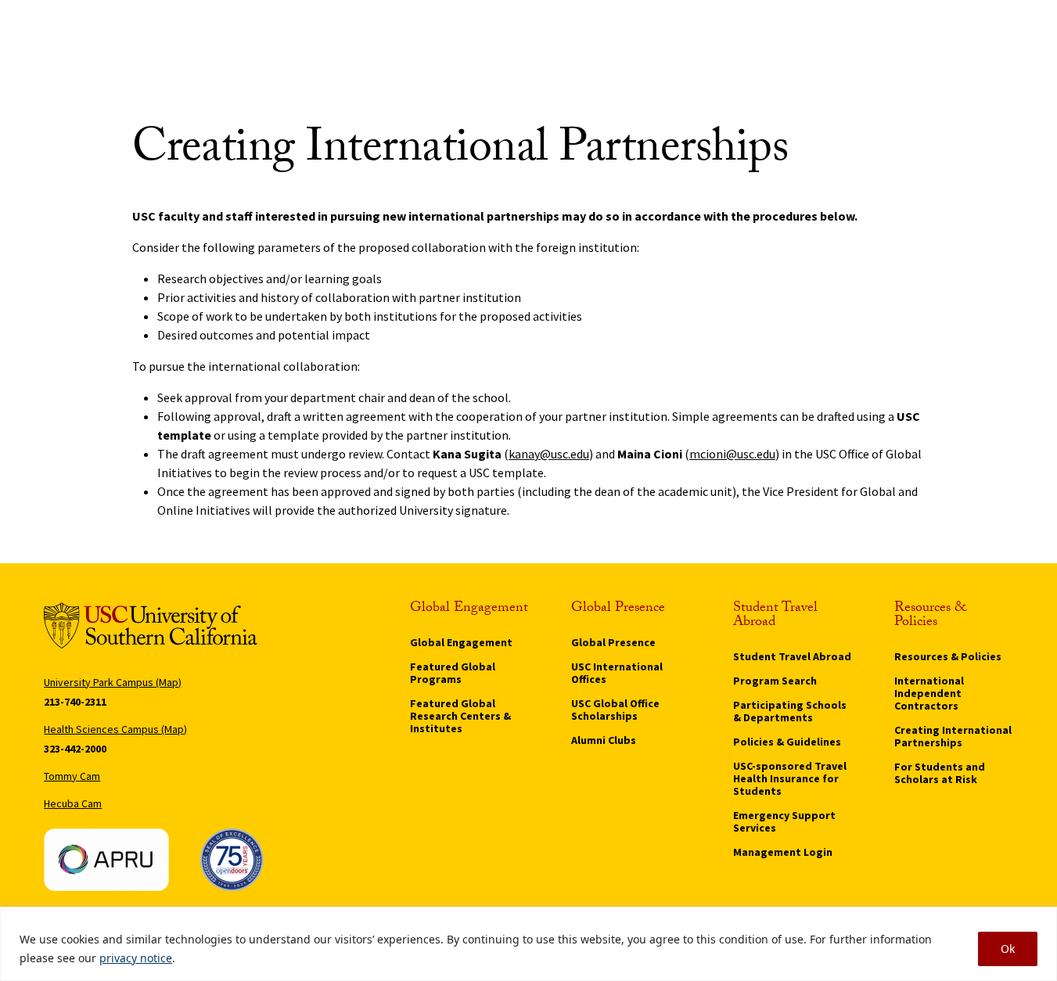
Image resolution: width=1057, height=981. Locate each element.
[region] (528, 944)
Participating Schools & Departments (790, 711)
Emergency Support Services (784, 821)
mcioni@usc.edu (732, 454)
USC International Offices (617, 672)
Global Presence (613, 642)
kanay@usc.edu (549, 454)
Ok (1008, 948)
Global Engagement (461, 642)
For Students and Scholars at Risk (939, 773)
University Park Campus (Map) (113, 682)
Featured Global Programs (452, 672)
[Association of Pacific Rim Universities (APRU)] (106, 860)
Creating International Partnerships (953, 736)
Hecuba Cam (73, 803)
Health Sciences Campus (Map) (115, 729)
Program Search (775, 681)
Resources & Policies (947, 656)
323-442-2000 (75, 749)
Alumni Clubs (603, 740)
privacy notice (135, 957)
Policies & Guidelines (787, 742)
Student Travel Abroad (792, 656)
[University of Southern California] (150, 625)
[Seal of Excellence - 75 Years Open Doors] (231, 860)
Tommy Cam (72, 776)
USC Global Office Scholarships (615, 709)
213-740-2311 (75, 702)
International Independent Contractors (929, 693)
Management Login (782, 852)
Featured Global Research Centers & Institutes (460, 715)
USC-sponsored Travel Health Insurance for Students (790, 778)
